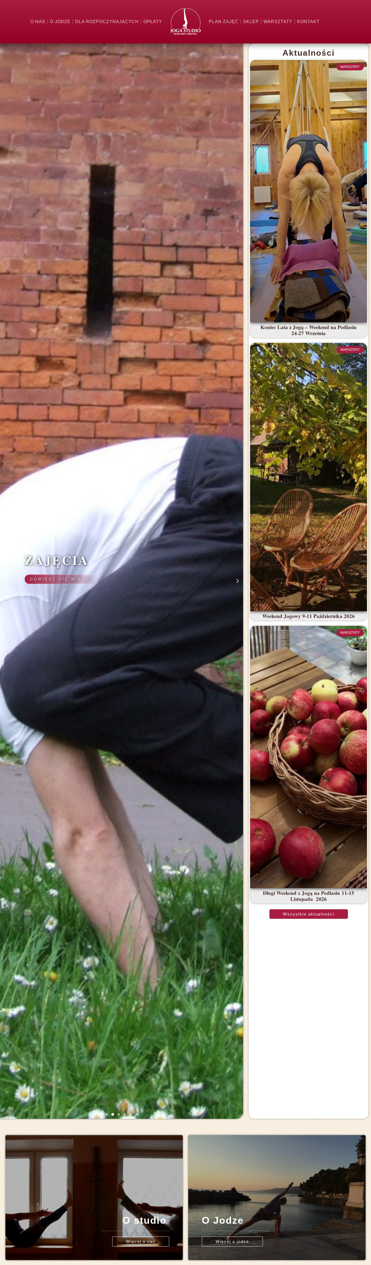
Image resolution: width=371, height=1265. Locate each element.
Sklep (251, 21)
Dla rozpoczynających (107, 21)
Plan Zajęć (223, 21)
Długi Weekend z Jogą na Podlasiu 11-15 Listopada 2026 (308, 896)
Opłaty (152, 21)
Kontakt (308, 21)
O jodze (60, 21)
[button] (106, 1114)
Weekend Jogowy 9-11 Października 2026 (308, 616)
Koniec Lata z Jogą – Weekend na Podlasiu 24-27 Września (308, 330)
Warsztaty (278, 21)
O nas (37, 21)
